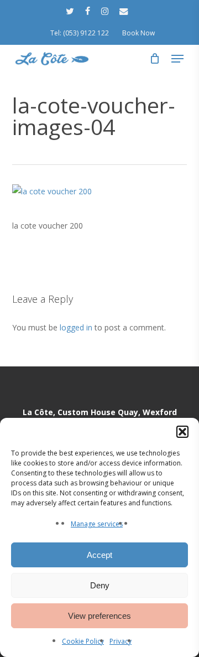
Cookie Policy (83, 641)
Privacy (120, 641)
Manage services (97, 524)
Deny (99, 585)
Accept (99, 555)
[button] (182, 431)
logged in (76, 327)
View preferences (99, 615)
